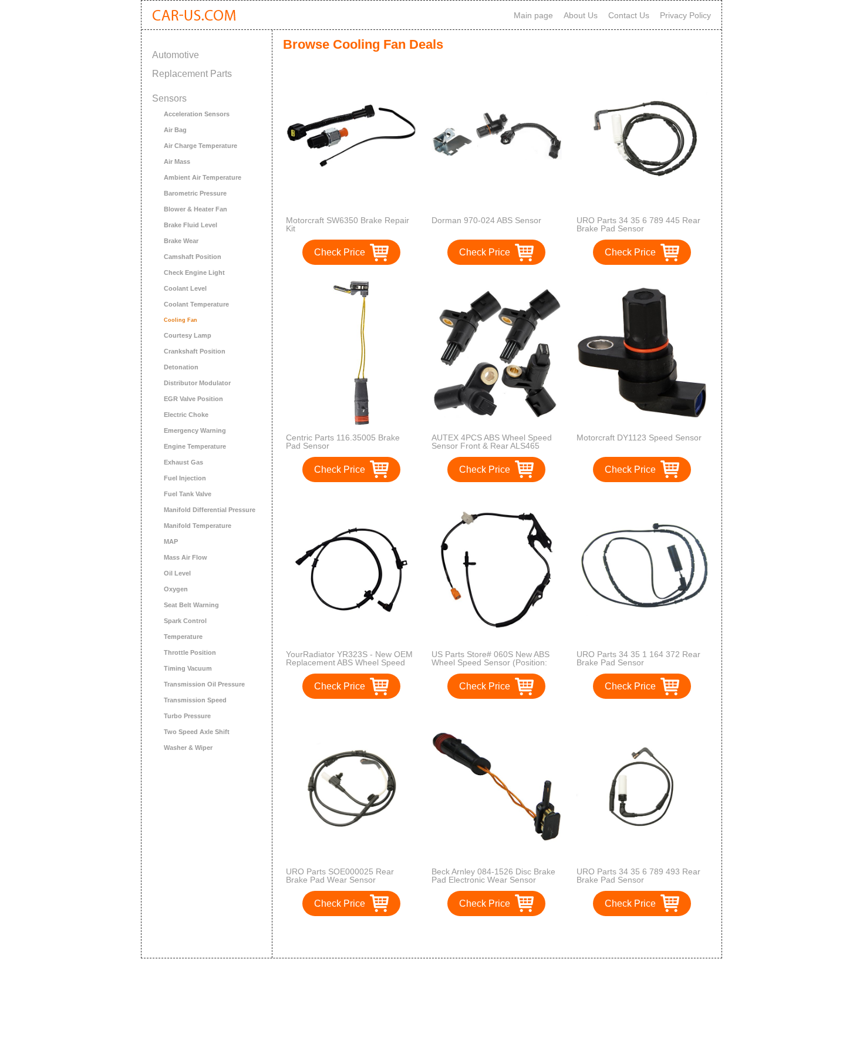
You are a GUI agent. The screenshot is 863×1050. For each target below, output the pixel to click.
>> (518, 937)
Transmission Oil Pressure (204, 684)
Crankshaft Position (194, 351)
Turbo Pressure (187, 715)
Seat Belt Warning (191, 604)
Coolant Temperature (196, 304)
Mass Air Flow (185, 557)
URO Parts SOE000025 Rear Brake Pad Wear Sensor (340, 875)
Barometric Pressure (195, 193)
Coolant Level (185, 288)
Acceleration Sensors (197, 113)
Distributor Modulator (197, 382)
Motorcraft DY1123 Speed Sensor (639, 437)
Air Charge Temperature (200, 145)
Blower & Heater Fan (195, 209)
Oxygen (176, 589)
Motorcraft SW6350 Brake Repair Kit (347, 224)
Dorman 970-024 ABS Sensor (486, 220)
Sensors (169, 98)
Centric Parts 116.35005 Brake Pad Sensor (343, 441)
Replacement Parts (192, 74)
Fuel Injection (185, 478)
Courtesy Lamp (187, 335)
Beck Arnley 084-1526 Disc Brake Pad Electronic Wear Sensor (493, 875)
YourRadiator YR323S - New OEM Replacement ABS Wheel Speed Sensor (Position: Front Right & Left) (349, 666)
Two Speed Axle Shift (197, 731)
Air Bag (175, 129)
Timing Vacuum (188, 668)
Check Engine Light (194, 272)
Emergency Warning (195, 430)
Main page (533, 15)
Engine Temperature (195, 446)
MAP (171, 541)
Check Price (339, 252)
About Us (581, 15)
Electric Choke (186, 414)
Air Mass (177, 161)
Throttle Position (190, 652)
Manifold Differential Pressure (209, 509)
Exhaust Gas (183, 462)
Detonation (181, 367)
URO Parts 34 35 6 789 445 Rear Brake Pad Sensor (638, 224)
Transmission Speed (195, 700)
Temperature (183, 636)
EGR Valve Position (193, 398)
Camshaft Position (192, 256)
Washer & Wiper (188, 747)
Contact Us (628, 15)
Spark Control (185, 620)
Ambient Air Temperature (202, 177)
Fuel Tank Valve (187, 493)
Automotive (175, 55)
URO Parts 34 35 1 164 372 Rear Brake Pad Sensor (638, 658)
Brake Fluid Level (190, 224)
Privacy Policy (685, 15)
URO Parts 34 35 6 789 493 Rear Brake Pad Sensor (638, 875)
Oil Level (177, 573)
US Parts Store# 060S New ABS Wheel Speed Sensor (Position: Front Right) (491, 662)
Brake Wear (181, 240)
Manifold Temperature (197, 525)
